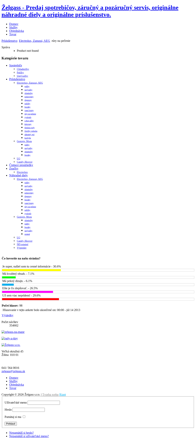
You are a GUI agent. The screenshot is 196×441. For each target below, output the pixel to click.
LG (18, 158)
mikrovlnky (28, 97)
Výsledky (7, 315)
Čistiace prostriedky (21, 165)
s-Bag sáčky (29, 121)
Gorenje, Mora (24, 141)
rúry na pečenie (30, 114)
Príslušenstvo (9, 40)
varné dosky (29, 110)
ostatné (27, 234)
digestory (28, 100)
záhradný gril (29, 134)
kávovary (27, 124)
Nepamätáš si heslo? (21, 432)
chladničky (28, 93)
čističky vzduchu (30, 131)
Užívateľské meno (16, 402)
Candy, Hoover (24, 161)
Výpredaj (21, 247)
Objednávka (16, 30)
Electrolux (22, 172)
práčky (26, 86)
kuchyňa (27, 138)
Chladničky (23, 69)
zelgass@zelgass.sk (13, 371)
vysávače (27, 117)
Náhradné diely (18, 175)
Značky (13, 168)
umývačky (28, 90)
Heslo (8, 409)
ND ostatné (22, 244)
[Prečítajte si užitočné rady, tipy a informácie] (10, 338)
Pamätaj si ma (13, 416)
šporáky (27, 107)
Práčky (20, 72)
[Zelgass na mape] (13, 332)
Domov (13, 24)
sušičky (27, 104)
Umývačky (22, 75)
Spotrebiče (15, 65)
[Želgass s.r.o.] (11, 344)
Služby (13, 27)
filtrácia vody (29, 128)
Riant (62, 394)
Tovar (12, 34)
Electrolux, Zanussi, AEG (34, 40)
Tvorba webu (50, 394)
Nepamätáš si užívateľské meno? (29, 436)
